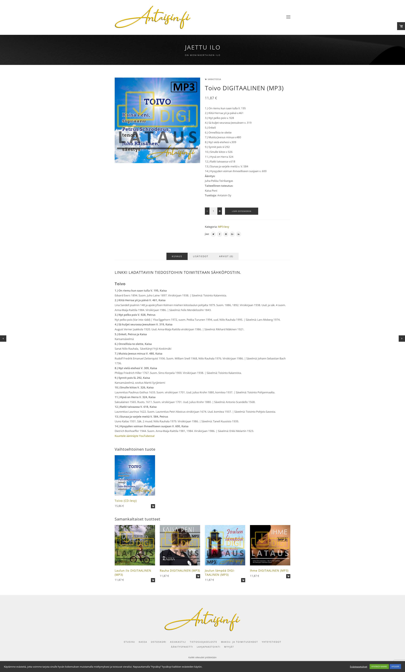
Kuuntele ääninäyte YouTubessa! (135, 436)
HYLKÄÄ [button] (395, 666)
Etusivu (129, 641)
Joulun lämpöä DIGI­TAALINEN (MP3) (220, 572)
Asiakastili (178, 641)
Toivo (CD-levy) (126, 501)
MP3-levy (223, 226)
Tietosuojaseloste (203, 641)
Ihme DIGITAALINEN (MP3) (269, 570)
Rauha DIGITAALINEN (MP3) (180, 570)
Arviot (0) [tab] (226, 256)
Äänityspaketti (182, 646)
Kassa (143, 641)
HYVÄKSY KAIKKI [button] (379, 666)
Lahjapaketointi (208, 646)
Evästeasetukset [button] (358, 666)
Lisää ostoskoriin (241, 211)
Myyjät (229, 646)
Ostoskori (158, 641)
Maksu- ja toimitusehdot (239, 641)
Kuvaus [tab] (177, 256)
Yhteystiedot (271, 641)
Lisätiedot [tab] (200, 256)
